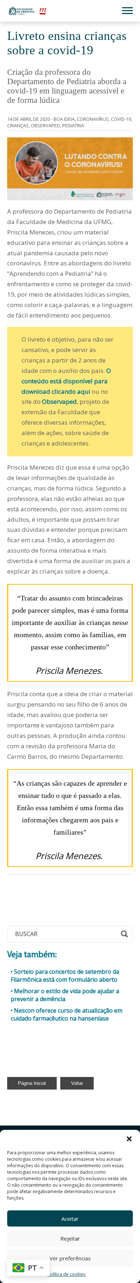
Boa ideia (64, 119)
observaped (45, 125)
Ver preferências (70, 1258)
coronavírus (93, 119)
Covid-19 (121, 119)
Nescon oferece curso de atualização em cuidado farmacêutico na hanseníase (66, 1014)
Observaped (59, 401)
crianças (18, 125)
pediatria (73, 125)
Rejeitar (70, 1238)
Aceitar (70, 1218)
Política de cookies (66, 1274)
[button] (129, 1138)
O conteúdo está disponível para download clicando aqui (66, 381)
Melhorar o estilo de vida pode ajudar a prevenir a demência (65, 995)
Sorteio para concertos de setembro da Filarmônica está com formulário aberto (65, 975)
